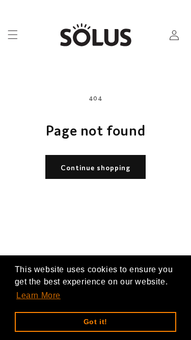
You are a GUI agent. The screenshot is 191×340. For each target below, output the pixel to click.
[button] (13, 34)
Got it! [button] (95, 322)
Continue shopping (95, 167)
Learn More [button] (38, 295)
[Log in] (174, 34)
